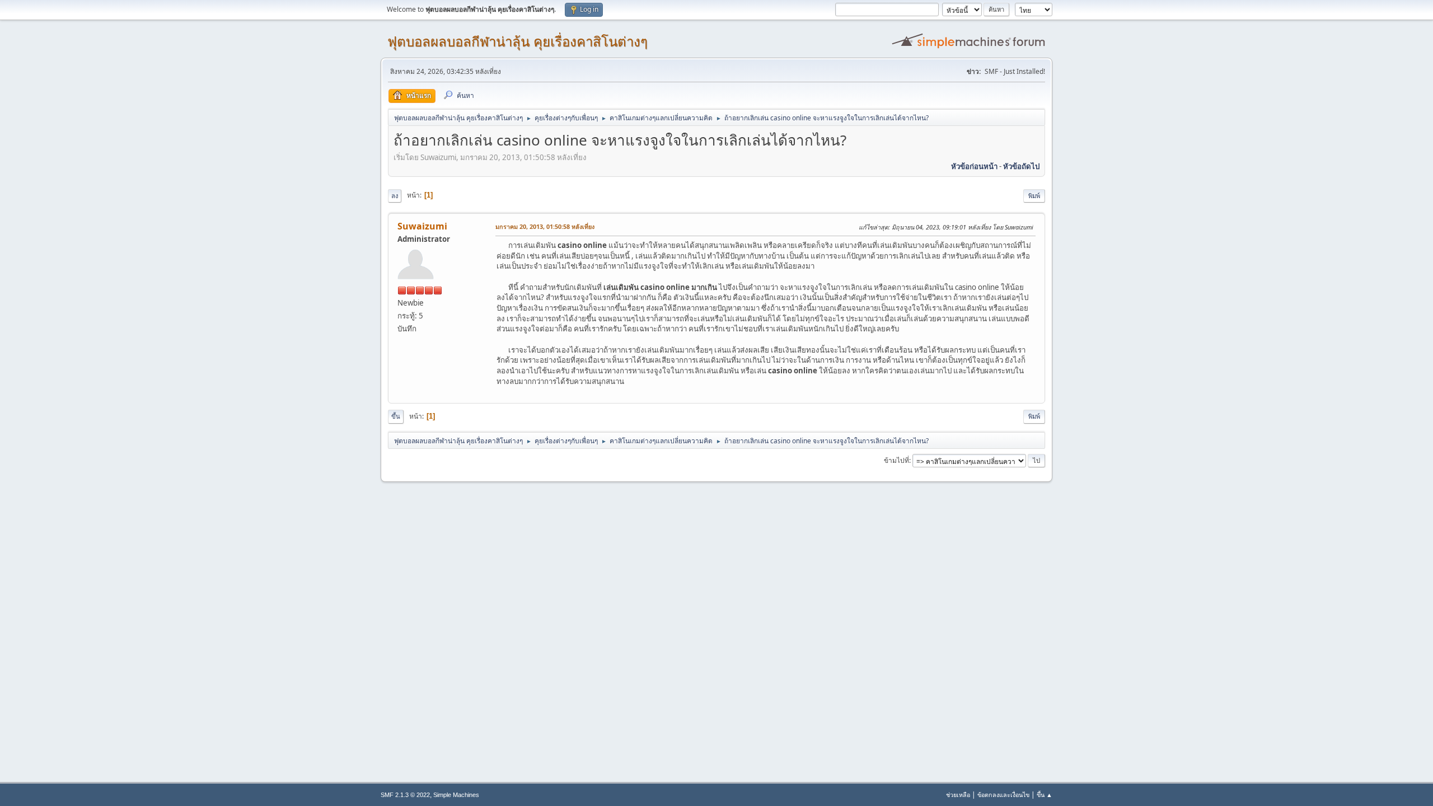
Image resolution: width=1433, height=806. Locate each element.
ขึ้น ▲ (1044, 794)
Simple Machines (456, 794)
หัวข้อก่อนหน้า (974, 166)
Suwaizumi (422, 226)
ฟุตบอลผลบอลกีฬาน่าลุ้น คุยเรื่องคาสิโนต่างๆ (517, 41)
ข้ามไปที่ (896, 460)
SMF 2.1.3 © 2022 (405, 794)
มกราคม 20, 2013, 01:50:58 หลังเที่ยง (544, 226)
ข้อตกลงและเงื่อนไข (1003, 794)
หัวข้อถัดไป (1021, 166)
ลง (394, 195)
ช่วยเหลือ (958, 794)
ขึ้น (395, 416)
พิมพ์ (1034, 195)
